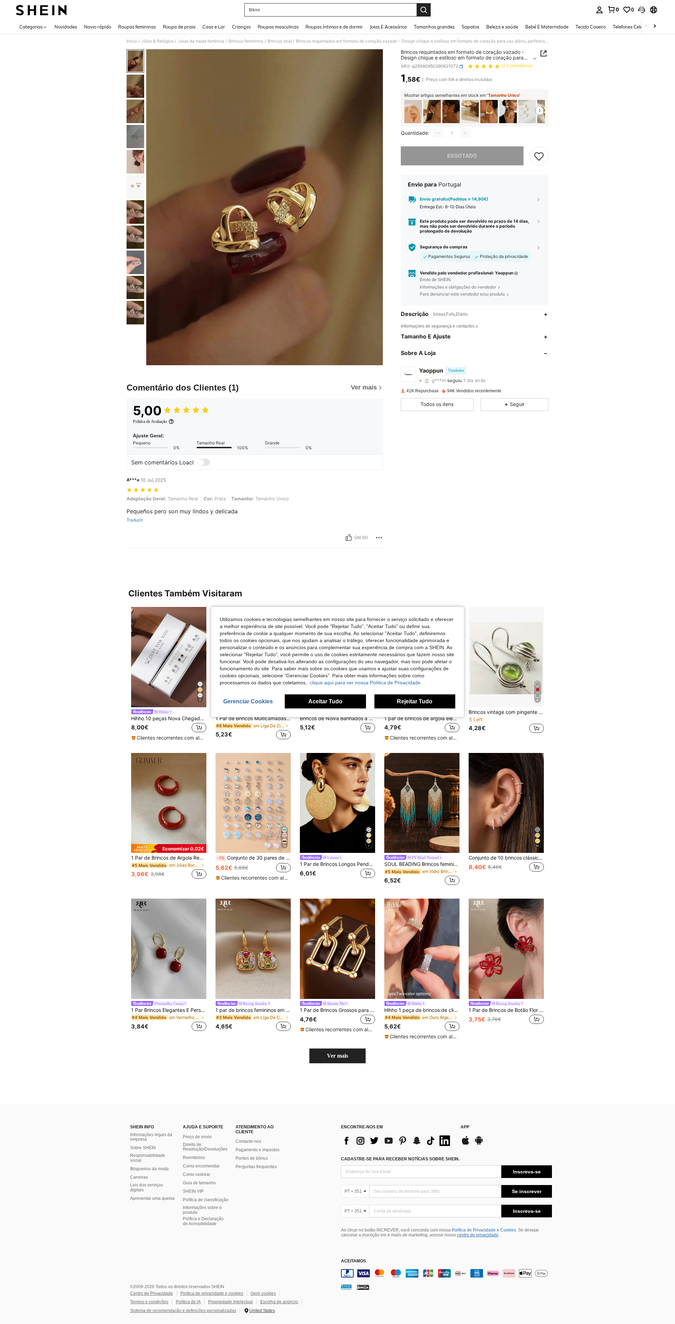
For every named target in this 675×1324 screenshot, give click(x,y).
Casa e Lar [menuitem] (213, 27)
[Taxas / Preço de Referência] (423, 79)
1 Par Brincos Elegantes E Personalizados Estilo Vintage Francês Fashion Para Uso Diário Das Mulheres (168, 1010)
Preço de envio (197, 1136)
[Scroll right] (654, 26)
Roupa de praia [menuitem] (179, 27)
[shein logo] (41, 10)
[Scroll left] (646, 26)
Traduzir (135, 520)
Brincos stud (280, 41)
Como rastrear (196, 1174)
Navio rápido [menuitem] (97, 27)
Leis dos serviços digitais (146, 1187)
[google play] (479, 1143)
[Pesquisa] (424, 10)
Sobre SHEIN (143, 1147)
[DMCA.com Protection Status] (363, 1286)
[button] (641, 10)
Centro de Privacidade (151, 1293)
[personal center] (599, 10)
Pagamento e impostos (257, 1149)
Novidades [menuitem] (65, 27)
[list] (397, 1140)
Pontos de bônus (252, 1158)
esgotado (462, 155)
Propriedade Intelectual (230, 1301)
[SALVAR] (538, 155)
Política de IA (188, 1301)
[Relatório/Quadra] (379, 537)
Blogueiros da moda (149, 1168)
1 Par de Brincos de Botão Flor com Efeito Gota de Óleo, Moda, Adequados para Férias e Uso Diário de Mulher (506, 1010)
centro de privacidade (478, 1235)
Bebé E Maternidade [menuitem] (546, 27)
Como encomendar (201, 1166)
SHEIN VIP (193, 1191)
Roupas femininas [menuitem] (137, 27)
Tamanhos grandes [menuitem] (434, 27)
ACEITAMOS (353, 1261)
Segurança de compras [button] (444, 247)
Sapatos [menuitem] (470, 27)
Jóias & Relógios (157, 41)
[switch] (203, 462)
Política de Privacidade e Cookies (484, 1230)
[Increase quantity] (465, 133)
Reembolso (194, 1157)
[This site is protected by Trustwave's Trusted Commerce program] (346, 1286)
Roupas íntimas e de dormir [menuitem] (334, 27)
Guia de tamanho (199, 1182)
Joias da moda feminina (201, 41)
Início (132, 41)
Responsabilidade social (147, 1158)
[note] (168, 737)
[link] (613, 9)
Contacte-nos (248, 1141)
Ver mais (337, 1056)
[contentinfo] (446, 1273)
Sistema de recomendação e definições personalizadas (183, 1310)
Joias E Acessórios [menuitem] (388, 27)
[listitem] (413, 111)
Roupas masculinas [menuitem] (278, 27)
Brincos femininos (246, 41)
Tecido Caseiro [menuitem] (591, 27)
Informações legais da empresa (151, 1137)
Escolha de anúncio (279, 1301)
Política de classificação (206, 1199)
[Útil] (349, 537)
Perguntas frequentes (256, 1166)
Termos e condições (149, 1301)
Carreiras (139, 1177)
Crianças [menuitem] (241, 27)
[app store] (465, 1143)
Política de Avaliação (150, 421)
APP (465, 1127)
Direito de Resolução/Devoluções (205, 1147)
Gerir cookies (263, 1293)
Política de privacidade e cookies (211, 1293)
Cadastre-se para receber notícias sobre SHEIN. (400, 1159)
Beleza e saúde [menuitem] (502, 27)
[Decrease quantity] (438, 133)
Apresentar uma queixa (152, 1198)
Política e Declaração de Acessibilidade (203, 1221)
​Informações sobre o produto (202, 1210)
